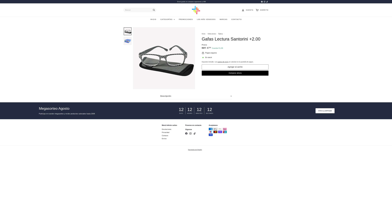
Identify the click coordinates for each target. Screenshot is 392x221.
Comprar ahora (235, 73)
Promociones (186, 19)
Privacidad (165, 132)
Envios (164, 138)
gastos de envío (223, 62)
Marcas (223, 19)
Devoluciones (166, 129)
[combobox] (140, 10)
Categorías (166, 19)
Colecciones (212, 34)
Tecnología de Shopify (195, 150)
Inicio (153, 19)
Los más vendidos (206, 19)
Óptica (220, 34)
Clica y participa (325, 111)
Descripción (165, 96)
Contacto (236, 19)
